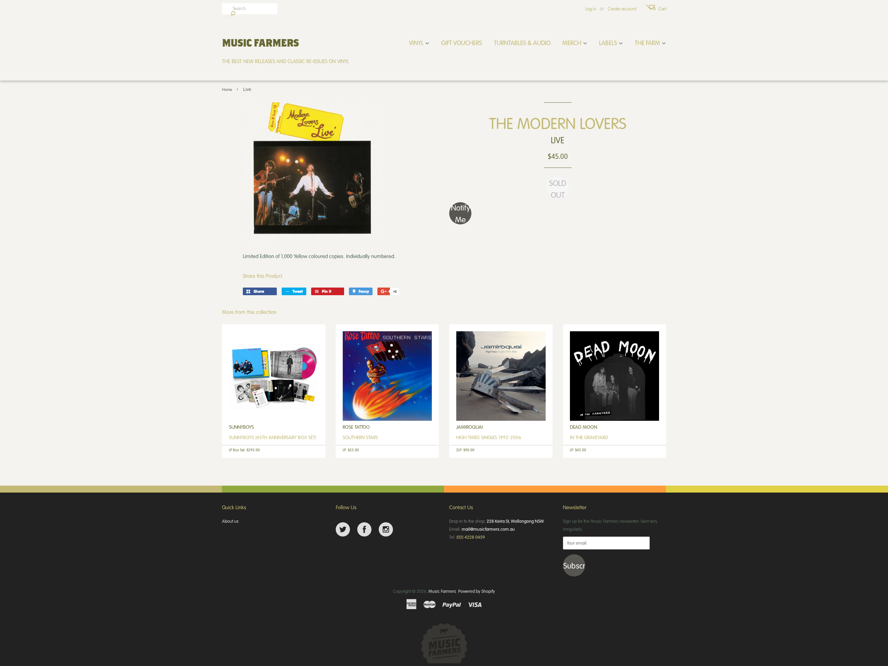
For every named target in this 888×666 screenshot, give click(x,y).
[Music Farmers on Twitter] (343, 529)
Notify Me (460, 213)
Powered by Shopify (476, 591)
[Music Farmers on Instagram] (386, 529)
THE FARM (648, 43)
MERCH (572, 43)
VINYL (417, 43)
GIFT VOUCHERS (461, 43)
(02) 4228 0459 (470, 537)
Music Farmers (442, 591)
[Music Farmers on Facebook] (364, 529)
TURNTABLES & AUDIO (522, 43)
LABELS (608, 43)
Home (227, 89)
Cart (662, 9)
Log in (590, 9)
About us (230, 521)
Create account (622, 9)
